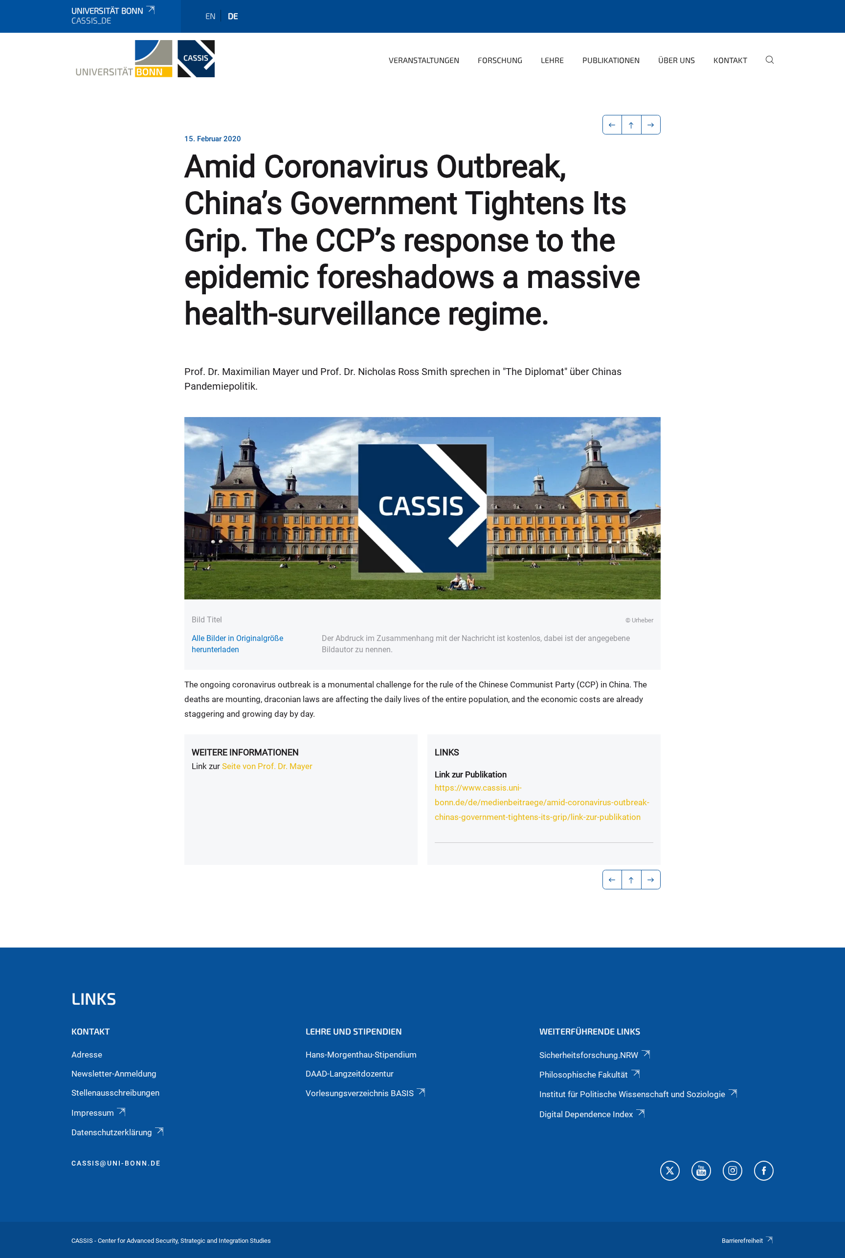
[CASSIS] (143, 58)
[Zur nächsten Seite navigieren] (651, 124)
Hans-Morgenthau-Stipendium (361, 1054)
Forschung (500, 60)
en (210, 16)
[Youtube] (701, 1172)
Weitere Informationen (245, 752)
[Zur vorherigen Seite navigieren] (612, 124)
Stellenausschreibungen (115, 1093)
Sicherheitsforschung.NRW (588, 1055)
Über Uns (676, 60)
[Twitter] (670, 1172)
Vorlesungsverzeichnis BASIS (360, 1093)
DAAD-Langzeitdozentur (350, 1074)
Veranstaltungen (424, 60)
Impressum (92, 1113)
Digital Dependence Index (586, 1114)
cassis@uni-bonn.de (116, 1163)
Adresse (86, 1054)
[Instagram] (732, 1172)
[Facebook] (764, 1172)
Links (447, 752)
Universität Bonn (107, 10)
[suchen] (766, 66)
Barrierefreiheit (742, 1240)
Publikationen (611, 60)
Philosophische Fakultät (583, 1075)
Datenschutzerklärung (111, 1132)
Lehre (552, 60)
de (233, 16)
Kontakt (730, 60)
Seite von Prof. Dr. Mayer (267, 766)
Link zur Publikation (471, 774)
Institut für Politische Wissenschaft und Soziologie (632, 1094)
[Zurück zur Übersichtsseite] (632, 124)
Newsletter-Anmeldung (113, 1074)
